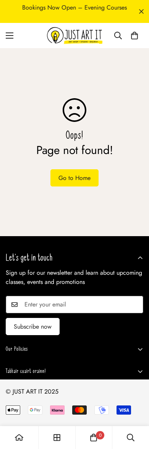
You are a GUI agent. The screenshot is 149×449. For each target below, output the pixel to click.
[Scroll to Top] (135, 408)
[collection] (57, 437)
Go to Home (74, 177)
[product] (19, 437)
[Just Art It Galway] (74, 35)
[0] (134, 35)
